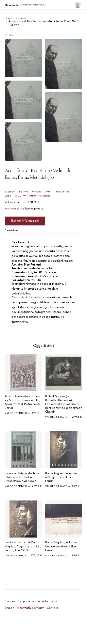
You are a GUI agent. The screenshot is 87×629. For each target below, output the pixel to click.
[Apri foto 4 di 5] (63, 64)
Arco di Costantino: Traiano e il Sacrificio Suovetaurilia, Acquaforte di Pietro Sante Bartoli (23, 402)
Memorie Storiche (16, 5)
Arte (48, 191)
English (9, 608)
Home (8, 18)
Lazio (8, 195)
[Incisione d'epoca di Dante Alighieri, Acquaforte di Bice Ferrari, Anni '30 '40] (23, 519)
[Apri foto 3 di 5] (23, 141)
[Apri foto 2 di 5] (23, 100)
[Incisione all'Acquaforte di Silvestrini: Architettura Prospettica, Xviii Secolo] (23, 449)
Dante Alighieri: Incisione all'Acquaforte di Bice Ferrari (61, 477)
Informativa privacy (30, 608)
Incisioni (23, 191)
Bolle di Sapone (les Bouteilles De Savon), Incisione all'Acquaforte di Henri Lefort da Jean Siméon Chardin (63, 404)
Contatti (52, 608)
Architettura (62, 191)
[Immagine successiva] (77, 450)
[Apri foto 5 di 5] (63, 117)
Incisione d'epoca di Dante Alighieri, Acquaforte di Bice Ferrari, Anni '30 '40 (23, 546)
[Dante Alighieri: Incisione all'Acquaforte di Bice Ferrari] (63, 449)
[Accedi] (77, 4)
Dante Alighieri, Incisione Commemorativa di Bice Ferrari (61, 546)
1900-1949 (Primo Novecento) (33, 195)
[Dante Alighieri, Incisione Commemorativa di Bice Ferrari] (63, 519)
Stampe (21, 18)
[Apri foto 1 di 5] (23, 58)
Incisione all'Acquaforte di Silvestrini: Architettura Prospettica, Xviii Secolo (22, 477)
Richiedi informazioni (25, 220)
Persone (36, 191)
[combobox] (43, 5)
